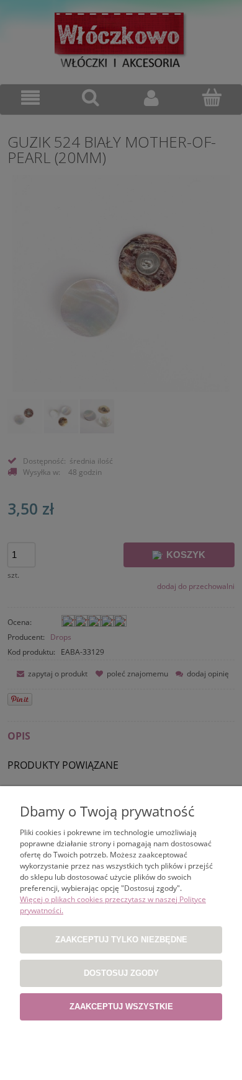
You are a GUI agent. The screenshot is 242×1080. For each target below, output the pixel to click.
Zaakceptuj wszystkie (121, 1006)
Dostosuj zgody (121, 973)
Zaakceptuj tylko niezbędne (121, 939)
